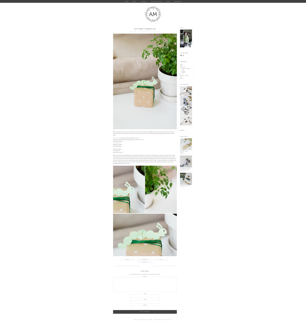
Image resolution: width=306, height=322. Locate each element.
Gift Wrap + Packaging (144, 31)
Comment (145, 276)
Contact (144, 1)
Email (145, 299)
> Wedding (183, 72)
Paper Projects (155, 31)
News (181, 76)
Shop (168, 1)
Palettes (181, 64)
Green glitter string (117, 143)
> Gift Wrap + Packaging (185, 68)
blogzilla (169, 319)
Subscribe (177, 1)
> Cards (182, 69)
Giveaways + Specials (184, 75)
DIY (180, 74)
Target (141, 139)
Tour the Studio (156, 1)
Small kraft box (116, 138)
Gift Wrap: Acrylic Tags (185, 185)
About (135, 1)
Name (145, 293)
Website (145, 305)
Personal (181, 78)
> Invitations (183, 71)
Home (126, 1)
